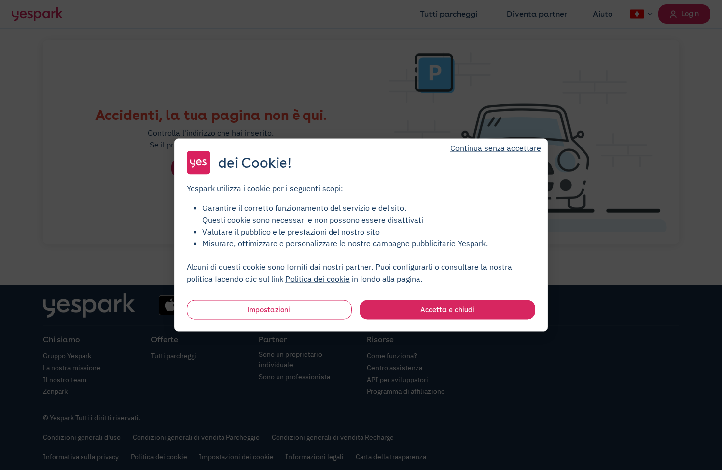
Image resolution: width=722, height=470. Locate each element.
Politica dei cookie (317, 279)
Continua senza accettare (495, 148)
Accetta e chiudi (447, 310)
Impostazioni (269, 310)
